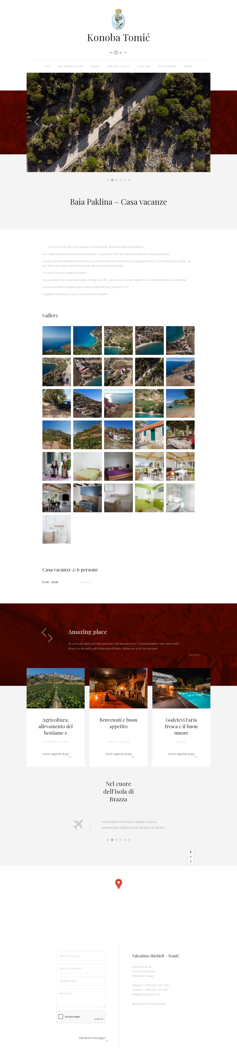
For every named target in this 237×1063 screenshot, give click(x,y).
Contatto (188, 66)
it (116, 52)
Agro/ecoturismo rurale (70, 66)
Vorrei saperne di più (55, 754)
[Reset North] (190, 861)
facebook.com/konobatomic (149, 1003)
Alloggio (95, 66)
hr (126, 52)
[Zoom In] (190, 852)
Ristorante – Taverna (118, 66)
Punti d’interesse (166, 66)
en (111, 52)
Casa (47, 66)
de (121, 52)
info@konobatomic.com (146, 994)
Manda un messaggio (92, 1038)
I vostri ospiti (143, 66)
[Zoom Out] (190, 857)
